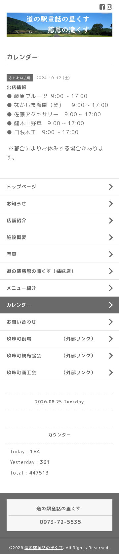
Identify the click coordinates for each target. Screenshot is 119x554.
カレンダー (19, 305)
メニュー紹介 (21, 288)
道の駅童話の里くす (43, 547)
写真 (12, 254)
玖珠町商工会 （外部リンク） (51, 372)
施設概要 (16, 237)
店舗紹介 (16, 220)
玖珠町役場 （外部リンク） (51, 338)
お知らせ (16, 203)
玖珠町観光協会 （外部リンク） (51, 355)
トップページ (21, 186)
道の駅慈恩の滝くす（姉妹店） (41, 271)
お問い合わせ (21, 322)
